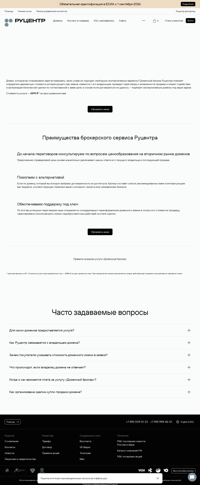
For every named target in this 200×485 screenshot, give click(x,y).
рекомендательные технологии (77, 478)
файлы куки (101, 478)
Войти (191, 20)
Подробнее (188, 4)
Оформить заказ (100, 109)
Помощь (10, 421)
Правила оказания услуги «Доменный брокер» (100, 258)
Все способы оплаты (183, 470)
